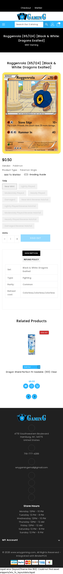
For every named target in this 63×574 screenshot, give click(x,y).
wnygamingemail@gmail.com (31, 467)
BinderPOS (41, 555)
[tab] (31, 253)
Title (4, 180)
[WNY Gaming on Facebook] (23, 3)
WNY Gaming (31, 44)
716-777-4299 (31, 453)
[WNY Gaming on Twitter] (29, 3)
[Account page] (53, 24)
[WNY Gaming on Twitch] (40, 3)
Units (5, 233)
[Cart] (59, 24)
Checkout (26, 7)
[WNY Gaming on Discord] (34, 3)
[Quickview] (25, 386)
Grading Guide (37, 174)
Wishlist (38, 7)
